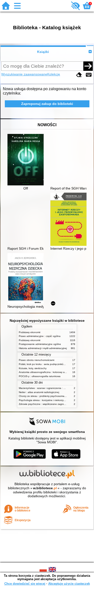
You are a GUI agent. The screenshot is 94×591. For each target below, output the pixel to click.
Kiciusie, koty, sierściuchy (33, 368)
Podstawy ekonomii (29, 332)
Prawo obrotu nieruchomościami (36, 360)
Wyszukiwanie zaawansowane (24, 74)
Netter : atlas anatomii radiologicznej (39, 392)
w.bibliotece (45, 488)
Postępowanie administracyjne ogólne (40, 344)
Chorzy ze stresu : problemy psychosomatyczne (45, 396)
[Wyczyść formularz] (79, 75)
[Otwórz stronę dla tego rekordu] (26, 160)
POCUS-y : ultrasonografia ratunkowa (39, 376)
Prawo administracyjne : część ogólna (39, 336)
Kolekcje (53, 74)
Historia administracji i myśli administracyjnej (43, 348)
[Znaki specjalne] (89, 75)
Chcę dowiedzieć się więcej (24, 583)
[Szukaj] (88, 66)
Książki (43, 52)
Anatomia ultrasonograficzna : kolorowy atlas (43, 372)
